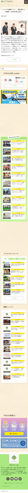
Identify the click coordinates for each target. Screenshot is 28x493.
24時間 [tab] (11, 258)
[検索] (3, 69)
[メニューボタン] (26, 2)
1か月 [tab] (23, 258)
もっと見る (14, 85)
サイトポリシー (6, 486)
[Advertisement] (14, 119)
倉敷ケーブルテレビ (9, 483)
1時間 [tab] (5, 258)
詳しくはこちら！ (14, 433)
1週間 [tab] (17, 258)
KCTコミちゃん (20, 483)
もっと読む (14, 59)
